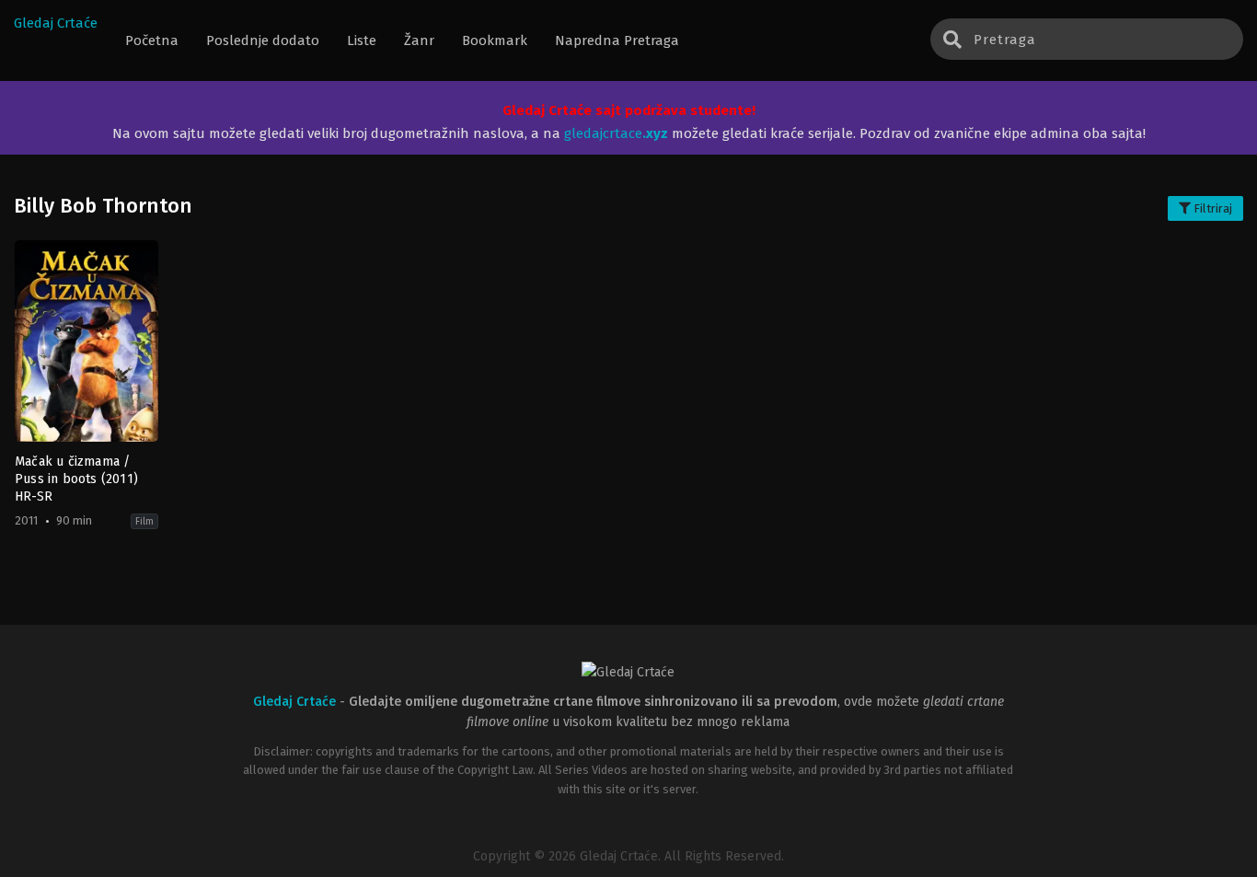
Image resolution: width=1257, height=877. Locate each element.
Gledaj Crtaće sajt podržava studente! (628, 110)
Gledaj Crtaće (56, 23)
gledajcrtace (616, 133)
